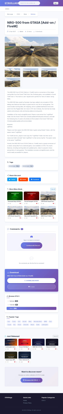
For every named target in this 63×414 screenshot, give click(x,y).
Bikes (30, 321)
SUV (19, 321)
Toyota (9, 324)
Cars (9, 321)
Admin (21, 31)
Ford (50, 321)
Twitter (13, 179)
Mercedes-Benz (38, 321)
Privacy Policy (27, 403)
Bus (14, 324)
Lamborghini (45, 324)
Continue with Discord (33, 245)
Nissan (32, 324)
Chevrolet (25, 324)
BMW (45, 321)
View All (53, 189)
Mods (25, 14)
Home (25, 400)
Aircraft (24, 321)
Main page (10, 14)
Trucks (14, 321)
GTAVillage (12, 3)
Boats (37, 324)
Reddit (24, 179)
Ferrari (19, 324)
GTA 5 (7, 9)
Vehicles (13, 301)
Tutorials (13, 304)
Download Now (32, 280)
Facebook (36, 179)
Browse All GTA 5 (31, 380)
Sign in (56, 3)
